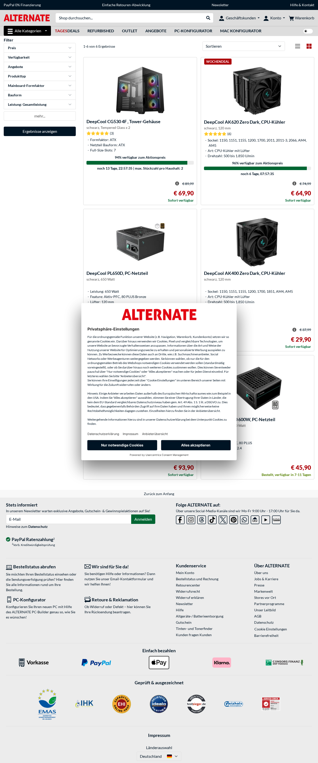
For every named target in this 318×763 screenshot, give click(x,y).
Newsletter (220, 5)
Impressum (159, 735)
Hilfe (294, 5)
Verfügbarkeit (19, 57)
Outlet (129, 30)
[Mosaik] (309, 46)
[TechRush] (255, 519)
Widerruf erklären (190, 597)
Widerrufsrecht (188, 591)
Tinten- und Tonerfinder (194, 628)
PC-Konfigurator (193, 30)
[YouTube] (265, 519)
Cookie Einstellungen (270, 629)
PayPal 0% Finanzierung (22, 5)
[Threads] (201, 519)
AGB (257, 616)
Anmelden (143, 519)
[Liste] (297, 46)
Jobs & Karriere (266, 579)
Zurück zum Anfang (159, 494)
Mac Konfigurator (240, 30)
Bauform (15, 95)
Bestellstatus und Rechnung (197, 579)
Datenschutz (38, 526)
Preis (12, 48)
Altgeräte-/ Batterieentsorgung (199, 616)
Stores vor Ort (265, 597)
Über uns (261, 573)
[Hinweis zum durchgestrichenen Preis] (177, 183)
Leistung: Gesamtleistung (27, 104)
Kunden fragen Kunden (194, 635)
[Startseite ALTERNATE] (27, 17)
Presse (259, 585)
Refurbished (100, 30)
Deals (67, 30)
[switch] (308, 31)
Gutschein (184, 622)
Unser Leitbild (265, 610)
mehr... (39, 115)
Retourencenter (188, 585)
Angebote (155, 30)
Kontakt (308, 5)
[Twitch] (276, 519)
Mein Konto (185, 573)
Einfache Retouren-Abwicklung (126, 5)
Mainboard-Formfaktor (26, 85)
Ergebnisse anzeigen (40, 131)
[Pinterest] (233, 519)
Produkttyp (17, 76)
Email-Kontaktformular (128, 579)
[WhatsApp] (244, 519)
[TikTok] (212, 519)
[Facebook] (180, 519)
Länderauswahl (159, 747)
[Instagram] (191, 519)
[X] (223, 519)
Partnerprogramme (269, 604)
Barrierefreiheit (266, 635)
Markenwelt (263, 591)
